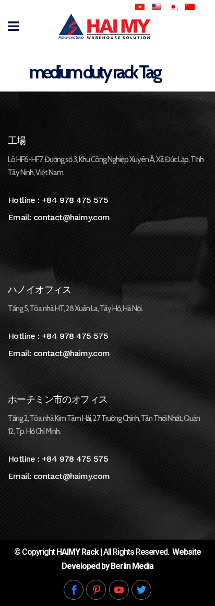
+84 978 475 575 (75, 200)
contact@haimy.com (71, 217)
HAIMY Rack (77, 552)
